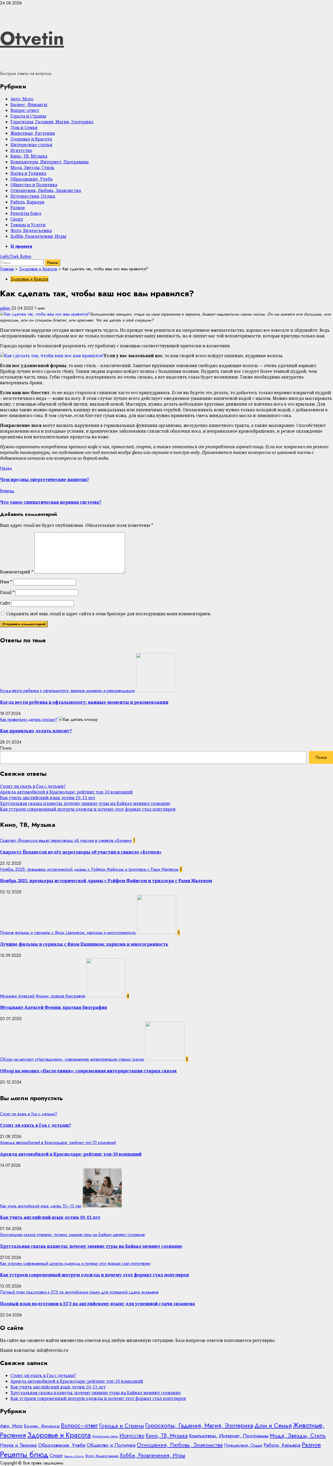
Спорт (16, 219)
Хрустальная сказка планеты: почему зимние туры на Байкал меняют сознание (85, 803)
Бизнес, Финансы (28, 104)
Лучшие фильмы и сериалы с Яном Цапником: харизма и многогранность (68, 933)
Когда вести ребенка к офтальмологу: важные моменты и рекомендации (67, 691)
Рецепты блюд (25, 213)
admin (5, 308)
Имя (6, 582)
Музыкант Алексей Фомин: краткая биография (42, 996)
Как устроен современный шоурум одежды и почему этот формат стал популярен (88, 809)
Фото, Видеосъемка (31, 230)
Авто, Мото (21, 99)
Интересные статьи (31, 145)
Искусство (21, 150)
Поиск (6, 748)
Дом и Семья (23, 127)
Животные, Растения (32, 133)
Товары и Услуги (28, 225)
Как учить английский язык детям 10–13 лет (47, 798)
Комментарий (16, 572)
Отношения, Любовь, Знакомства (45, 190)
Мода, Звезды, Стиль (32, 167)
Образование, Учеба (31, 179)
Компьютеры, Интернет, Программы (49, 162)
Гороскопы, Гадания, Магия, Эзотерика (51, 122)
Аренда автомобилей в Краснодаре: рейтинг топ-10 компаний (66, 792)
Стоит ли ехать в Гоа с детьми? (33, 786)
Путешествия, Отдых (32, 196)
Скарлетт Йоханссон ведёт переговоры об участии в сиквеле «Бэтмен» (66, 840)
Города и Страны (28, 116)
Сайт (5, 603)
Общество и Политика (33, 185)
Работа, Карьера (27, 202)
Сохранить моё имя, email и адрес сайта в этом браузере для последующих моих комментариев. (108, 614)
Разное (17, 207)
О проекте (21, 246)
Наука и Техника (28, 173)
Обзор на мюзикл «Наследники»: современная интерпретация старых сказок (72, 1059)
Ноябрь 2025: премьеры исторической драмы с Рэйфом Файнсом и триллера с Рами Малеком (89, 869)
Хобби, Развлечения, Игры (38, 236)
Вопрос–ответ (24, 110)
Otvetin (32, 38)
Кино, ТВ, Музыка (28, 156)
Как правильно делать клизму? (28, 719)
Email (7, 592)
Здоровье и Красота (31, 139)
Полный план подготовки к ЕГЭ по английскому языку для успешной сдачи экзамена (79, 1292)
